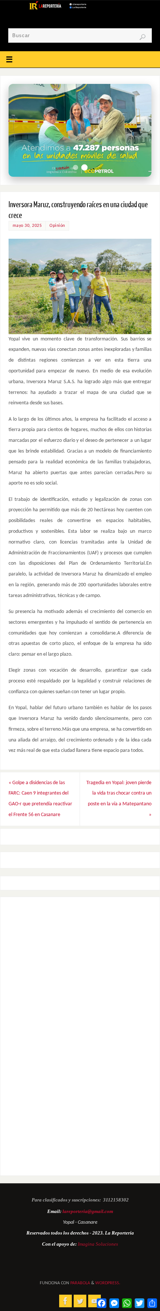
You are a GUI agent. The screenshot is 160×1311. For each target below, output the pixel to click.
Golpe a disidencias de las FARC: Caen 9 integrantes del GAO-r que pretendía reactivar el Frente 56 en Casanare (40, 799)
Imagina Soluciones (98, 1244)
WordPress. (107, 1283)
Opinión (57, 226)
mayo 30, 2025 (27, 226)
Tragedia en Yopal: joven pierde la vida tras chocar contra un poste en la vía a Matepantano (118, 799)
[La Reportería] (65, 1301)
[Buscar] (142, 37)
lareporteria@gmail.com (88, 1211)
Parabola (80, 1283)
